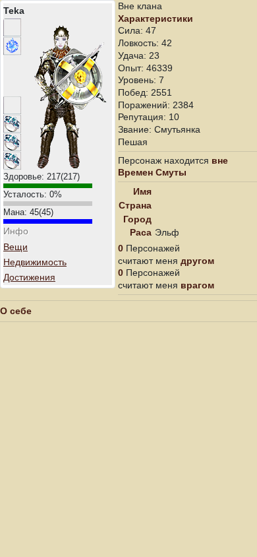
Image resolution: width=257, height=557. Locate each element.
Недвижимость (35, 262)
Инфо (15, 231)
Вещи (15, 247)
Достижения (29, 277)
